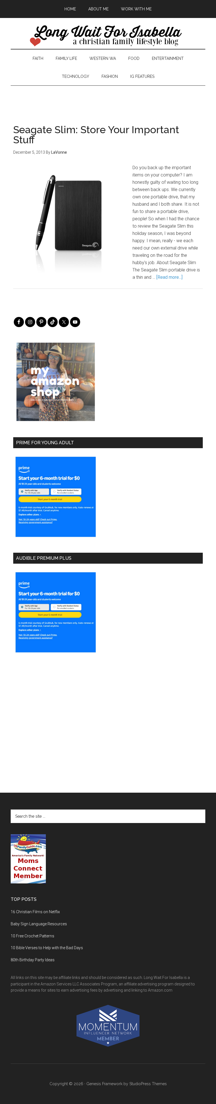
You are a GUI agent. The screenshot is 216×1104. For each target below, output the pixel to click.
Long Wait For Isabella (108, 36)
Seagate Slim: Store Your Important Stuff (96, 135)
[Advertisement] (108, 98)
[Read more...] (169, 277)
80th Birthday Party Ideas (33, 960)
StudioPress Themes (148, 1084)
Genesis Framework (104, 1084)
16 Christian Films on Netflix (35, 912)
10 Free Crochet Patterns (32, 936)
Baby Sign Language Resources (39, 924)
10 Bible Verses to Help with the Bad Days (47, 948)
